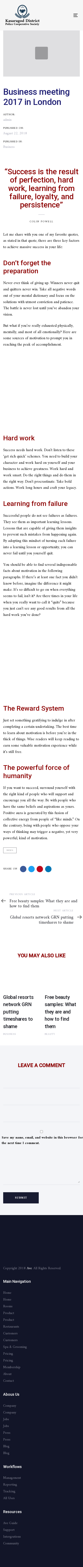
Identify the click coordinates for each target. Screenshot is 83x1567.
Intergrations (12, 1537)
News (10, 850)
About (7, 1374)
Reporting (10, 1485)
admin (7, 120)
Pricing (8, 1354)
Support (8, 1530)
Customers (10, 1333)
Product (8, 1313)
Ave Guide (10, 1523)
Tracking (9, 1491)
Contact (8, 1381)
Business (9, 147)
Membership (11, 1367)
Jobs (6, 1419)
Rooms (8, 1306)
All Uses (9, 1498)
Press (6, 1433)
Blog (6, 1446)
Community (11, 1543)
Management (12, 1478)
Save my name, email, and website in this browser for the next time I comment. (42, 1140)
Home (7, 1293)
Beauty (50, 1034)
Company (9, 1406)
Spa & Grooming (15, 1347)
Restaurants (11, 1327)
